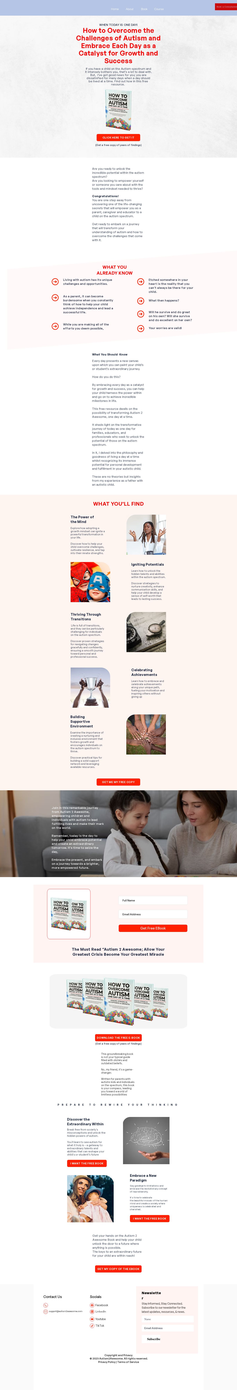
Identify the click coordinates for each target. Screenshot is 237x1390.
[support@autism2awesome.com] (45, 1311)
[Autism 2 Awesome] (92, 1305)
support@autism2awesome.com (65, 1311)
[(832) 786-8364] (45, 1305)
